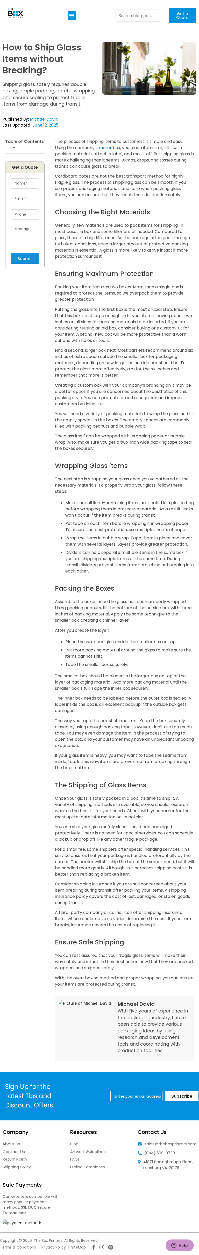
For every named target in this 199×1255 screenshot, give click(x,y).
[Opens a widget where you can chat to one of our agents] (179, 1245)
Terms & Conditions (18, 1247)
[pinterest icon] (110, 1247)
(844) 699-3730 (159, 1153)
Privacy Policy (53, 1247)
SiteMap (78, 1247)
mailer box (109, 148)
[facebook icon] (94, 1247)
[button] (72, 15)
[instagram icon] (101, 1247)
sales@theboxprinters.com (170, 1144)
